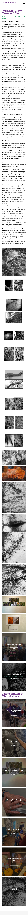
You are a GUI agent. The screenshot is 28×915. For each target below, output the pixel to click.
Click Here (14, 678)
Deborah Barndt (9, 2)
